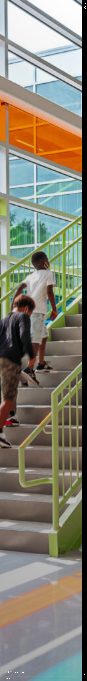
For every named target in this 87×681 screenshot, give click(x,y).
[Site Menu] (85, 674)
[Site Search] (85, 677)
